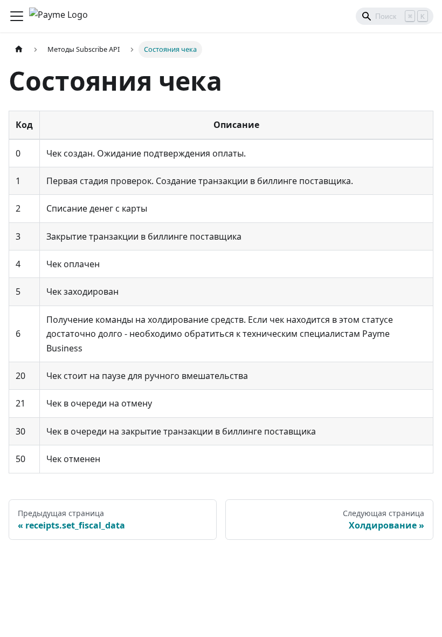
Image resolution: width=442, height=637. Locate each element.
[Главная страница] (19, 49)
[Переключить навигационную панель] (17, 16)
